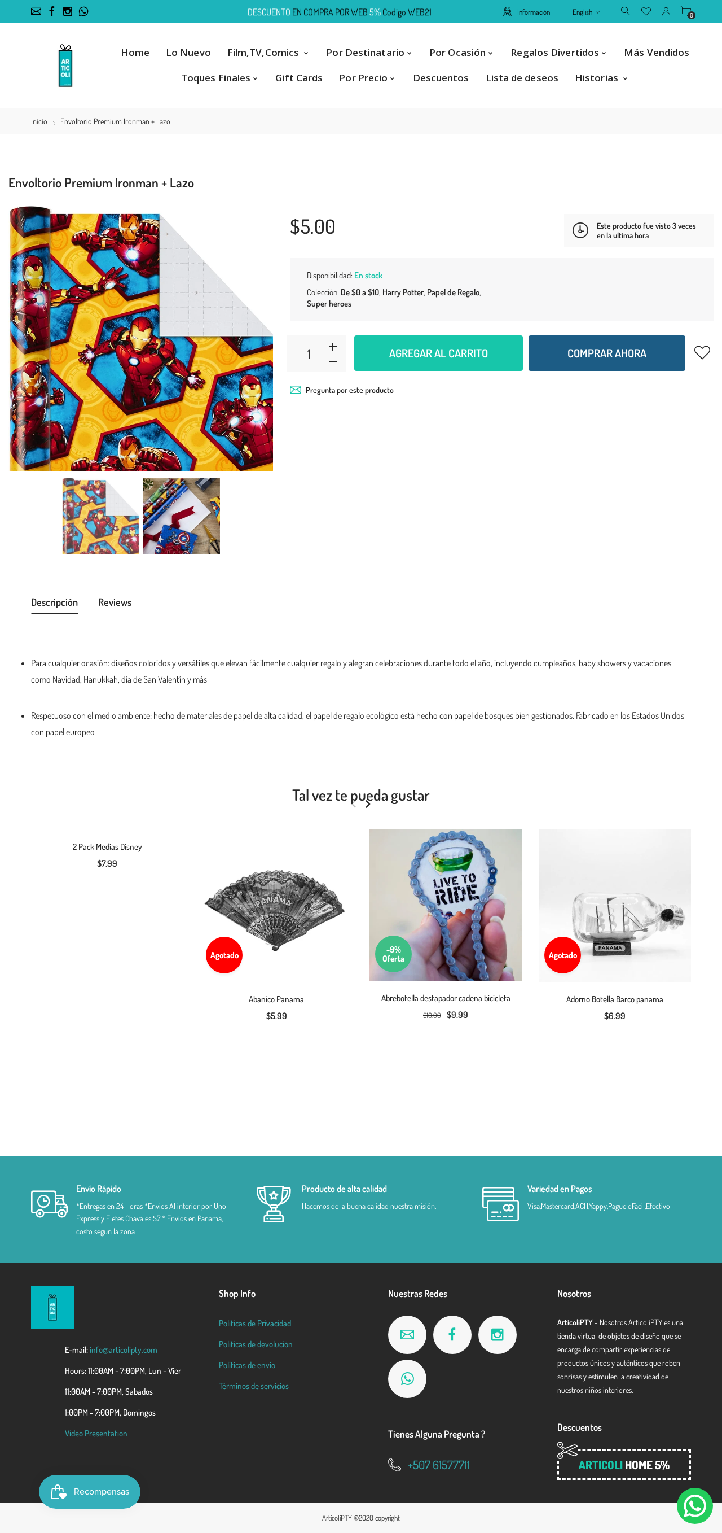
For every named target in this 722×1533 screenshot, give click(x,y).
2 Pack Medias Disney (107, 846)
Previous (28, 339)
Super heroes (329, 303)
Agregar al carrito (438, 353)
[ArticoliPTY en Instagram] (68, 11)
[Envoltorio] (100, 516)
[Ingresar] (666, 11)
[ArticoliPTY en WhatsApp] (83, 11)
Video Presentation (96, 1433)
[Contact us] (695, 1506)
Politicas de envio (247, 1365)
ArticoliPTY (337, 1517)
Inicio (39, 121)
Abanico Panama (276, 999)
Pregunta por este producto (350, 390)
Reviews (114, 602)
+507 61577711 (439, 1464)
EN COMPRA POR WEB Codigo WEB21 (340, 12)
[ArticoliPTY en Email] (36, 11)
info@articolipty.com (123, 1349)
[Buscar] (626, 11)
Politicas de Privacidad (255, 1323)
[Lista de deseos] (646, 11)
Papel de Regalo (453, 292)
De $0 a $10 (360, 292)
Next (253, 339)
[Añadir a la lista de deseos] (702, 352)
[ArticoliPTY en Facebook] (52, 11)
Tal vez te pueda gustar (361, 794)
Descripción (54, 602)
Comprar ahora (606, 353)
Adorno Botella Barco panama (614, 999)
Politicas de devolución (256, 1344)
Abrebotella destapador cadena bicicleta (445, 998)
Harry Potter (403, 292)
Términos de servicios (254, 1386)
